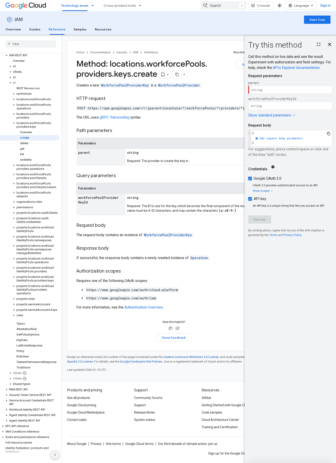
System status (144, 420)
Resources (103, 29)
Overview (13, 29)
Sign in (325, 5)
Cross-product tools (120, 5)
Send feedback (174, 338)
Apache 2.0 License (80, 361)
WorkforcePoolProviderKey (125, 85)
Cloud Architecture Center (220, 420)
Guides (34, 29)
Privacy (96, 444)
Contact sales (77, 420)
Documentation (100, 52)
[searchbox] (30, 44)
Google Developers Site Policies (141, 361)
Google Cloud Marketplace (86, 412)
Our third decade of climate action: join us (187, 444)
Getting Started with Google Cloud (226, 405)
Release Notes (144, 412)
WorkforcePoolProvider (179, 85)
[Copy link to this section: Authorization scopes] (125, 271)
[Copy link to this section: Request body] (110, 225)
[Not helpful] (177, 328)
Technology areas (74, 5)
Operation (199, 258)
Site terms (113, 444)
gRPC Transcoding (114, 117)
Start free (317, 20)
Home (80, 52)
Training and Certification (220, 427)
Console (263, 5)
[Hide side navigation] (55, 454)
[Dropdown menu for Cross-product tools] (141, 5)
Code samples (212, 412)
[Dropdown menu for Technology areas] (93, 5)
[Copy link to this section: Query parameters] (120, 176)
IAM (19, 19)
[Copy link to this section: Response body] (113, 248)
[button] (30, 55)
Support (140, 405)
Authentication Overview (143, 307)
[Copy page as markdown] (177, 75)
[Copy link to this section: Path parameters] (116, 131)
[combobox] (223, 5)
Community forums (148, 398)
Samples (80, 29)
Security (122, 52)
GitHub (206, 398)
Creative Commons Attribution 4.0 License (191, 357)
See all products (78, 398)
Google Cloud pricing (81, 405)
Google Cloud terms (139, 444)
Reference (57, 29)
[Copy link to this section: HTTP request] (110, 99)
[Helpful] (170, 328)
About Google (77, 444)
